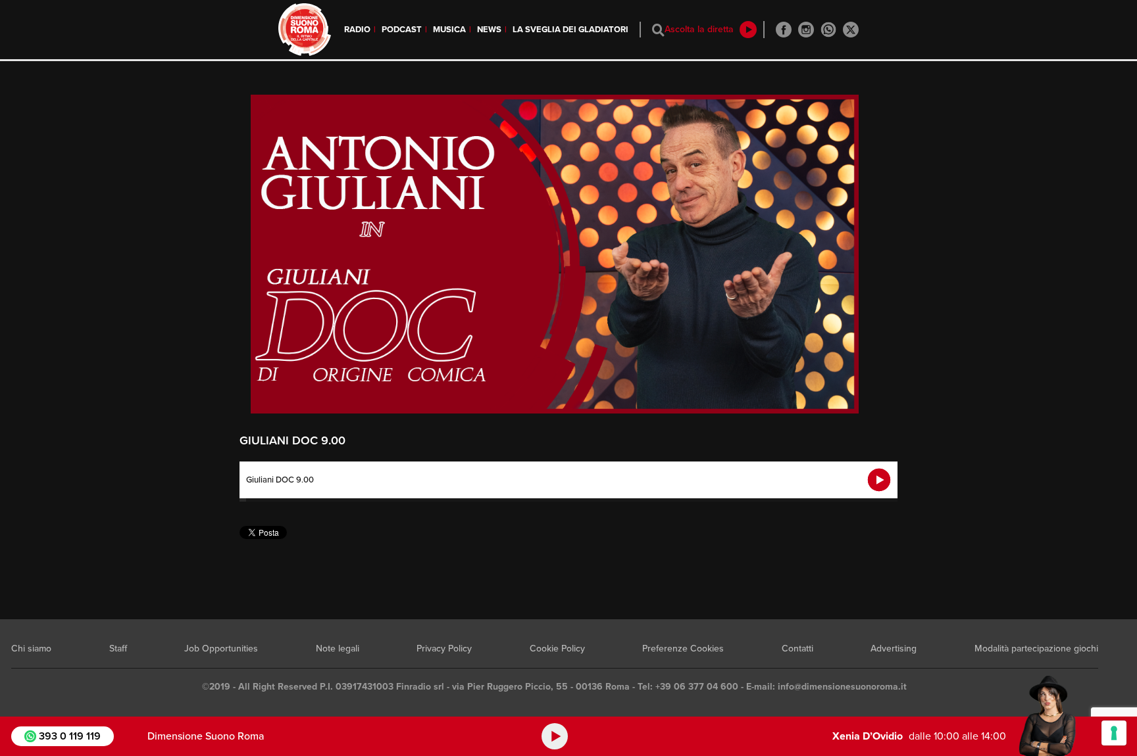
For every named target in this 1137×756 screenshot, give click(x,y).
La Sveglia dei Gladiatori (570, 29)
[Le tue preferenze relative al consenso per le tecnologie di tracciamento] (1113, 733)
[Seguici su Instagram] (806, 29)
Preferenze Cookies (683, 648)
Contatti (797, 648)
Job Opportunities (221, 648)
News (489, 29)
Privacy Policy (444, 648)
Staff (118, 648)
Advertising (894, 648)
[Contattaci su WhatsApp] (828, 29)
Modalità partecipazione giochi (1036, 648)
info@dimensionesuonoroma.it (842, 686)
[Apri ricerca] (658, 30)
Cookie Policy (557, 648)
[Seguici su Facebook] (784, 29)
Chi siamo (31, 648)
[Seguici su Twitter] (851, 29)
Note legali (337, 648)
